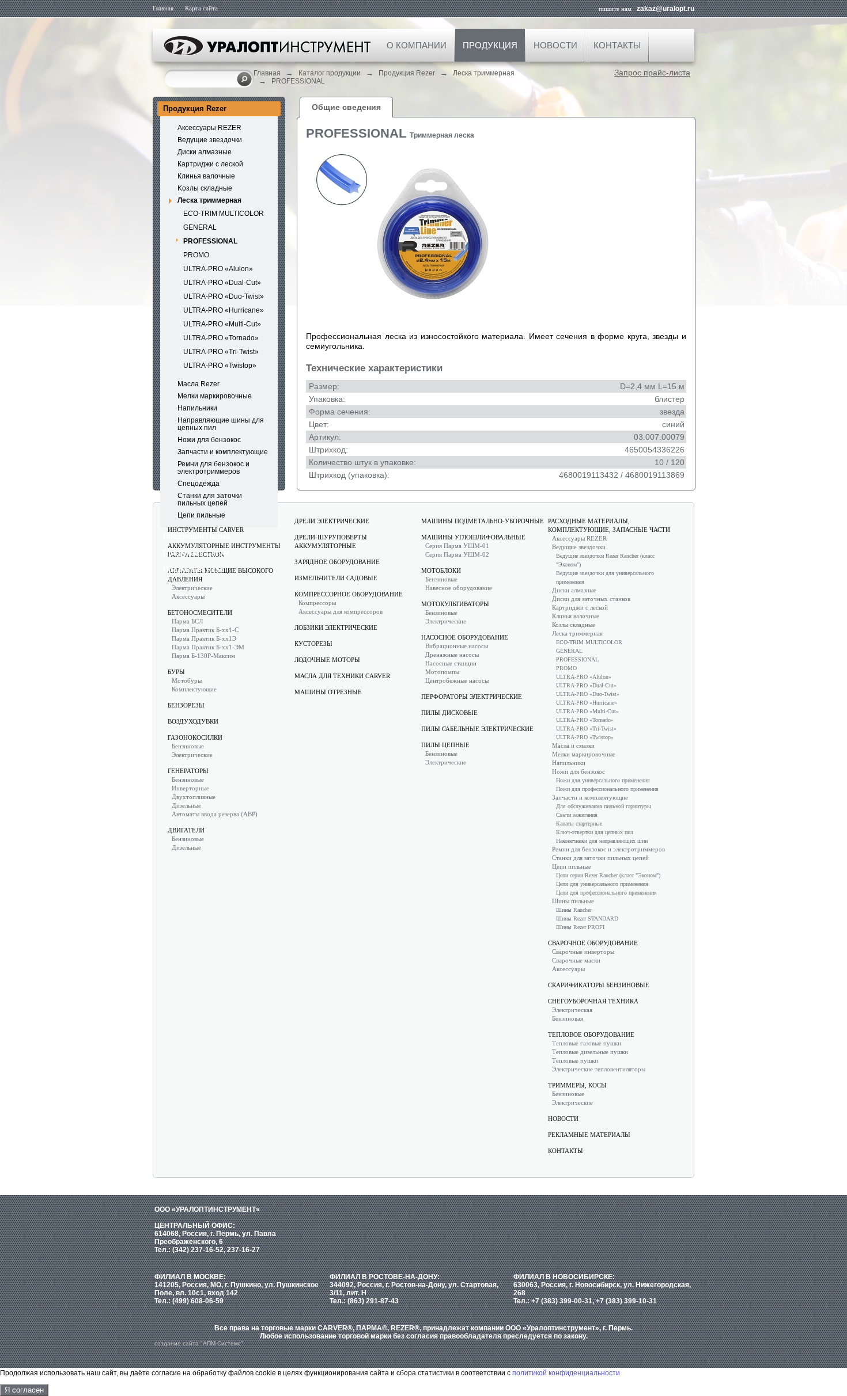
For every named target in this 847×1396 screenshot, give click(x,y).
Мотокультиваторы (455, 603)
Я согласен (24, 1390)
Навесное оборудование (458, 587)
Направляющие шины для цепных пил (220, 424)
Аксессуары (188, 596)
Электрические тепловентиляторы (598, 1069)
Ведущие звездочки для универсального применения (605, 577)
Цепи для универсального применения (602, 884)
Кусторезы (313, 643)
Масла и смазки (573, 745)
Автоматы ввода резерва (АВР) (215, 814)
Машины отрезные (328, 692)
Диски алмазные (204, 152)
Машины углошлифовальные (473, 537)
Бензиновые (188, 746)
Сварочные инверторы (583, 951)
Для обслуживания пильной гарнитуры (603, 806)
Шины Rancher (574, 910)
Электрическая (572, 1009)
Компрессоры (317, 602)
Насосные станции (451, 663)
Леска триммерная (484, 73)
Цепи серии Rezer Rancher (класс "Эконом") (608, 875)
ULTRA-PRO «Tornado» (221, 338)
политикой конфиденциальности (566, 1373)
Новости (555, 45)
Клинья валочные (206, 176)
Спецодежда (198, 484)
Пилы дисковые (449, 712)
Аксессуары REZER (209, 128)
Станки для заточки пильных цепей (209, 499)
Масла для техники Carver (342, 675)
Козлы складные (573, 624)
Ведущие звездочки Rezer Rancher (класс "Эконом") (605, 560)
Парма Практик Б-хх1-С (205, 629)
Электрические (192, 587)
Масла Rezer (198, 384)
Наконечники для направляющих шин (602, 841)
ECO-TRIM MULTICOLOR (223, 214)
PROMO (196, 255)
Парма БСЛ (187, 621)
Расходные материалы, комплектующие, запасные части (609, 525)
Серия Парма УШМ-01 (457, 545)
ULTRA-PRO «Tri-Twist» (221, 352)
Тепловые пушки (575, 1060)
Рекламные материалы (589, 1134)
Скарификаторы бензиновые (598, 985)
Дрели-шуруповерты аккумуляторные (330, 541)
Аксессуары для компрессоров (340, 611)
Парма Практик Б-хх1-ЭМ (208, 647)
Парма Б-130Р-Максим (203, 655)
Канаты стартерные (579, 823)
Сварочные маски (576, 960)
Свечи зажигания (577, 815)
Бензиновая (567, 1018)
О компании (417, 45)
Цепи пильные (201, 515)
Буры (176, 671)
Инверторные (190, 788)
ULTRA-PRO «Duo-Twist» (223, 296)
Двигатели (186, 830)
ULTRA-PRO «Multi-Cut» (222, 324)
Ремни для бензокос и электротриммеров (213, 468)
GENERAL (200, 227)
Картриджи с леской (210, 164)
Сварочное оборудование (593, 942)
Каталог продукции (329, 73)
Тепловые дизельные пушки (590, 1051)
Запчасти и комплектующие (222, 452)
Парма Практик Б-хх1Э (204, 638)
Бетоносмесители (200, 612)
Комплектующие (194, 689)
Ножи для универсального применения (603, 780)
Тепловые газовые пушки (586, 1043)
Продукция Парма (196, 536)
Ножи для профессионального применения (607, 789)
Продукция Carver (196, 553)
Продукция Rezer (407, 73)
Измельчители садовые (335, 578)
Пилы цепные (445, 744)
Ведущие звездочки (209, 140)
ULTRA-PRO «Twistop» (219, 366)
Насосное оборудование (464, 637)
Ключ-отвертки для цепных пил (594, 832)
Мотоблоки (441, 570)
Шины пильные (573, 900)
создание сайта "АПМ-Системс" (198, 1343)
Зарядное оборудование (337, 561)
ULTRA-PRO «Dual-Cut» (222, 283)
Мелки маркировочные (214, 396)
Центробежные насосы (457, 680)
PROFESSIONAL (298, 81)
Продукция (490, 45)
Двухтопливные (193, 796)
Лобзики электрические (335, 627)
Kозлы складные (204, 188)
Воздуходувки (193, 721)
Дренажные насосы (452, 654)
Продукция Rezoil (196, 569)
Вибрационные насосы (456, 645)
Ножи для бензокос (209, 440)
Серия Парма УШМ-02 (457, 554)
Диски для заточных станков (591, 598)
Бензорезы (186, 705)
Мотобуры (187, 680)
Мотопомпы (442, 671)
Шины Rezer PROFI (580, 927)
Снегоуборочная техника (593, 1001)
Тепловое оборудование (591, 1034)
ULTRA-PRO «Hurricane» (223, 310)
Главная (163, 8)
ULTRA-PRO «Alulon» (218, 269)
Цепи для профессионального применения (606, 892)
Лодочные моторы (327, 659)
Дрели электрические (331, 521)
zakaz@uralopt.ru (665, 9)
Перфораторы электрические (471, 696)
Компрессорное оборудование (348, 594)
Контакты (617, 45)
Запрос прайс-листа (652, 72)
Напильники (197, 408)
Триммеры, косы (577, 1085)
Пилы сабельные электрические (477, 728)
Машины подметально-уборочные (482, 521)
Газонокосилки (195, 737)
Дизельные (186, 805)
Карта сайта (201, 8)
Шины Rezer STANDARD (587, 918)
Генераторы (188, 770)
